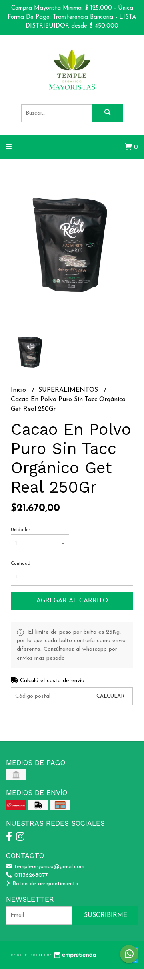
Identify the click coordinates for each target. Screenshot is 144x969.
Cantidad (20, 563)
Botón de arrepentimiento (44, 884)
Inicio (19, 390)
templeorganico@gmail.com (48, 867)
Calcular (110, 696)
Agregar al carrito (72, 601)
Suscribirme (105, 915)
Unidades (20, 530)
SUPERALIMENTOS (69, 390)
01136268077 (30, 875)
